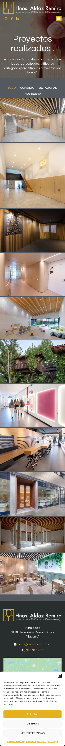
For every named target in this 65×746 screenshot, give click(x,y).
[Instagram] (6, 18)
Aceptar (32, 714)
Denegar (33, 723)
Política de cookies (15, 741)
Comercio (27, 87)
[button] (60, 676)
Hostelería (33, 93)
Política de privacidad (36, 741)
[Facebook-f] (12, 18)
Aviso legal (53, 741)
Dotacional (48, 87)
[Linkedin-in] (17, 18)
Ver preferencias (33, 733)
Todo (11, 87)
